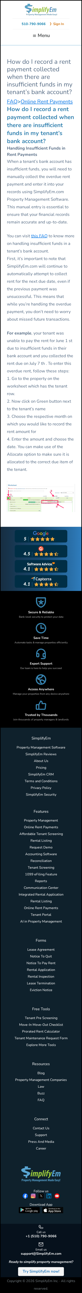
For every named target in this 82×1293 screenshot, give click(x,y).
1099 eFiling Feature (41, 874)
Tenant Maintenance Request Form (41, 1038)
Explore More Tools (41, 1045)
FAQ (12, 101)
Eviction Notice (41, 990)
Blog (41, 1073)
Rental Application (41, 970)
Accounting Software (41, 854)
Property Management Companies (41, 1080)
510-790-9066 (34, 24)
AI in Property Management (41, 921)
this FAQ (39, 236)
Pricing (41, 767)
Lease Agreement (41, 949)
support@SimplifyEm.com (41, 1254)
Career (41, 1148)
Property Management (41, 820)
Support (41, 1135)
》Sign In (57, 24)
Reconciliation (41, 861)
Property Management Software (41, 747)
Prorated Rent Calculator (41, 1031)
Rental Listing (41, 840)
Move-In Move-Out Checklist (41, 1024)
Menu (44, 35)
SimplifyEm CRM (41, 774)
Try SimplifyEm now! (41, 1271)
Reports (41, 881)
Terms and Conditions (41, 781)
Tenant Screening (41, 867)
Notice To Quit (41, 956)
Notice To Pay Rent (41, 963)
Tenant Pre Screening (41, 1018)
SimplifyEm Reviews (41, 754)
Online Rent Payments (47, 101)
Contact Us (41, 1128)
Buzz (41, 1093)
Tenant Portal (41, 914)
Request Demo (41, 847)
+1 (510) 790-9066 (41, 1236)
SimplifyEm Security (41, 794)
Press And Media (41, 1141)
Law (41, 1086)
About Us (41, 761)
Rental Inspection (41, 976)
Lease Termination (41, 983)
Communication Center (41, 887)
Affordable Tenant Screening (41, 834)
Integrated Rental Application (41, 894)
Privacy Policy (41, 788)
